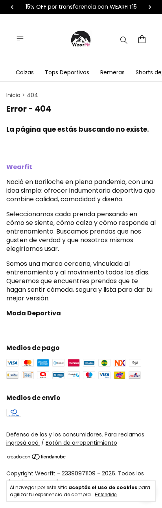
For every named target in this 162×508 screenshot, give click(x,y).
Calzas (25, 72)
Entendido (106, 494)
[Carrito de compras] (142, 39)
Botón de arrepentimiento (81, 443)
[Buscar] (124, 39)
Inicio (13, 95)
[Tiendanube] (36, 458)
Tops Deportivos (67, 72)
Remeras (112, 72)
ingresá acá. (23, 443)
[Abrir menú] (20, 38)
